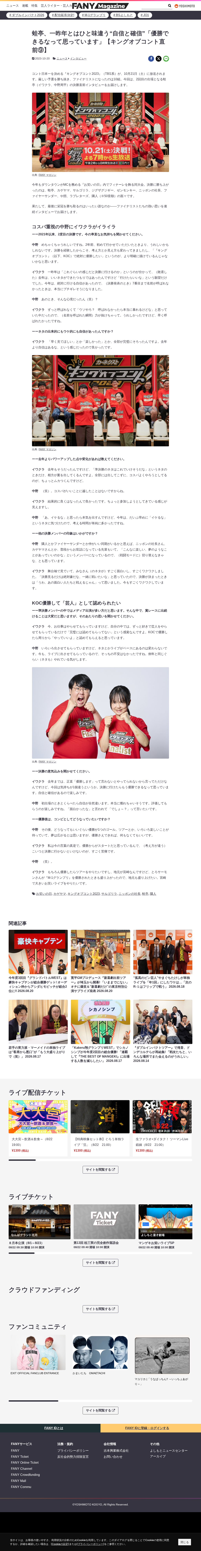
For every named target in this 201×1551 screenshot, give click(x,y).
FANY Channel (21, 1468)
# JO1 (145, 15)
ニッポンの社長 (130, 893)
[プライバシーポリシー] (90, 1544)
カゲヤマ (59, 893)
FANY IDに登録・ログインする (147, 1428)
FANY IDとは (53, 1428)
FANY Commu (21, 1487)
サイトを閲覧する (98, 1169)
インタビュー (78, 58)
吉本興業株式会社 (116, 1450)
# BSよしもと (123, 15)
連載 (25, 5)
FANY (15, 1450)
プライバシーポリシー (73, 1450)
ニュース (12, 5)
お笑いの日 (44, 893)
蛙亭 (145, 893)
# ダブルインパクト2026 (26, 15)
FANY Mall (18, 1480)
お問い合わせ (113, 1456)
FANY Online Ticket (24, 1462)
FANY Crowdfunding (25, 1474)
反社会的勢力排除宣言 (73, 1456)
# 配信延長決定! (63, 15)
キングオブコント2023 (84, 893)
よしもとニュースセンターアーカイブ (169, 1453)
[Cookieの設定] (60, 1544)
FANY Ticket (19, 1456)
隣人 (153, 893)
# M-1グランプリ (94, 15)
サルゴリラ (109, 893)
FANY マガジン (47, 175)
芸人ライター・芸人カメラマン (63, 5)
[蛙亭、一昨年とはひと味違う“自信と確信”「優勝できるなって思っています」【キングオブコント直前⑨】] (151, 59)
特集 (34, 5)
